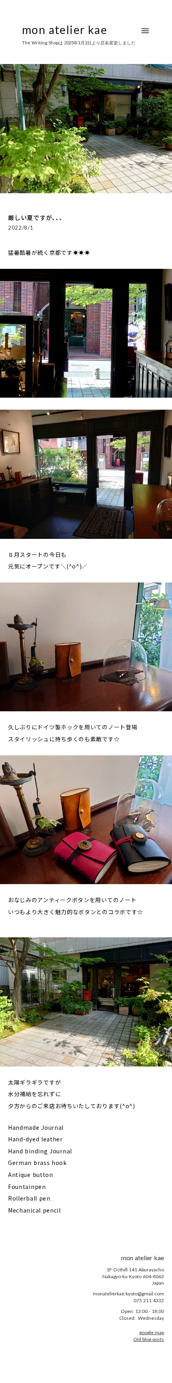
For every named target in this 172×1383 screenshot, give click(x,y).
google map (151, 1332)
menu (145, 31)
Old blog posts (148, 1339)
